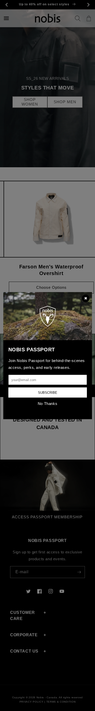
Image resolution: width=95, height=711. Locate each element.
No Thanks (47, 403)
